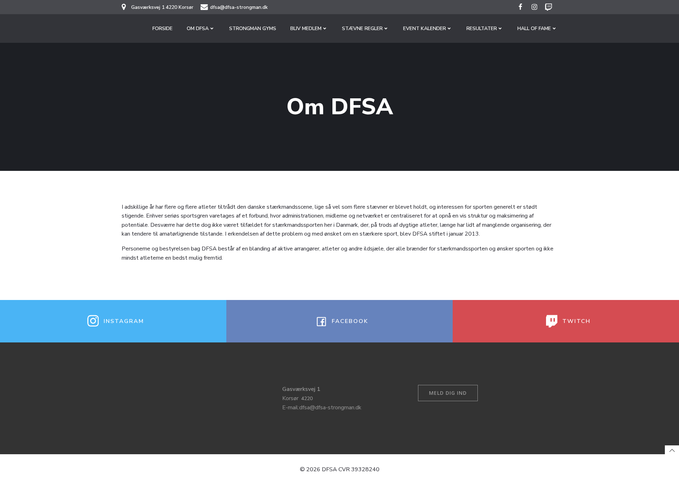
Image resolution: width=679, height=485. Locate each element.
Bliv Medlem (305, 28)
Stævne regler (362, 28)
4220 (307, 398)
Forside (162, 28)
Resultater (481, 28)
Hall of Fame (534, 28)
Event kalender (424, 28)
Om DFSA (198, 28)
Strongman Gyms (252, 28)
